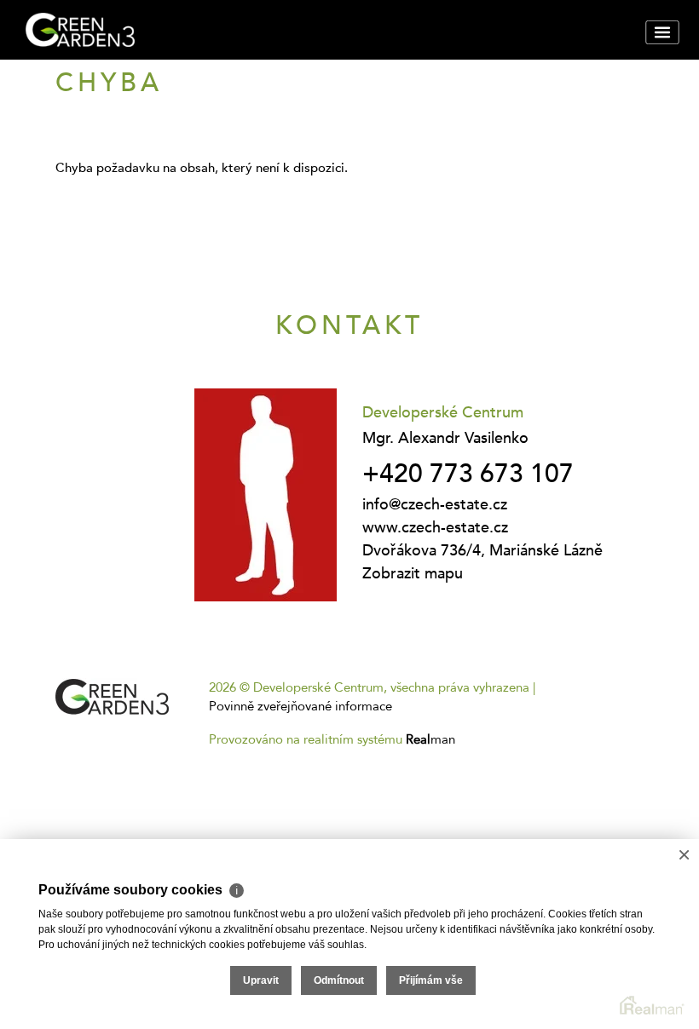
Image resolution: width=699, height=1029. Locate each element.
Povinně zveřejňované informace (300, 706)
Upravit (261, 980)
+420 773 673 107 (468, 474)
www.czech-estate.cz (435, 527)
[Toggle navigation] (662, 32)
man (430, 739)
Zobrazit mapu (412, 573)
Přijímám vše (431, 980)
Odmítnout (339, 980)
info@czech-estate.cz (434, 504)
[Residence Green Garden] (149, 30)
